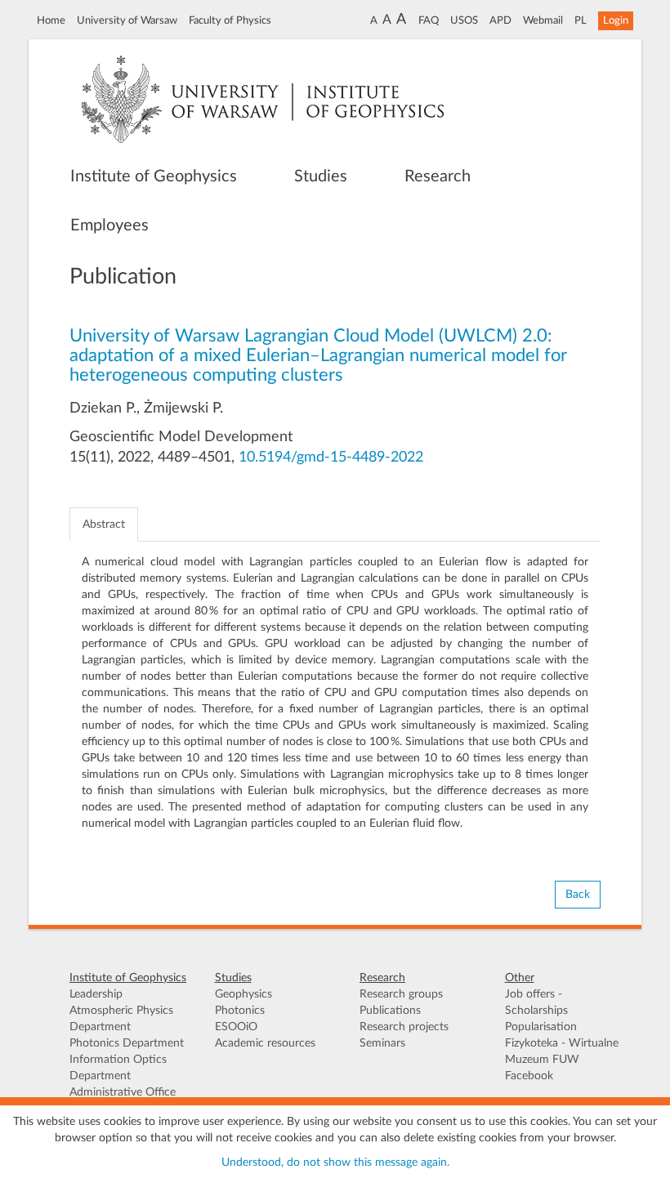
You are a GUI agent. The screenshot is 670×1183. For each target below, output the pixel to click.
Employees (109, 225)
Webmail (543, 20)
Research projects (404, 1027)
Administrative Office (122, 1092)
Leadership (96, 994)
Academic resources (265, 1043)
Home (51, 20)
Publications (390, 1010)
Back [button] (577, 894)
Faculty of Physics (230, 20)
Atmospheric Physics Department (121, 1019)
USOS (464, 20)
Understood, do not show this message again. (335, 1162)
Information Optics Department (118, 1068)
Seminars (382, 1043)
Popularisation (541, 1027)
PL (580, 20)
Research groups (401, 994)
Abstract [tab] (104, 524)
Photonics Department (126, 1043)
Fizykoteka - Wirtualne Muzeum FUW (562, 1051)
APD (500, 20)
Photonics (240, 1010)
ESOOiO (236, 1027)
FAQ (428, 20)
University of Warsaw (127, 20)
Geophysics (243, 994)
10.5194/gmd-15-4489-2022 (331, 457)
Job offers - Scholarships (536, 1002)
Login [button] (615, 20)
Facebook (529, 1076)
